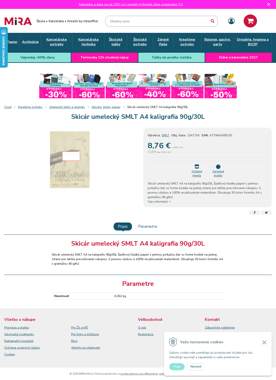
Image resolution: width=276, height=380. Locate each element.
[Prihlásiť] (231, 21)
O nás (142, 328)
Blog (74, 341)
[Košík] (250, 20)
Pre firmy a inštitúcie (85, 334)
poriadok (27, 341)
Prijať (176, 366)
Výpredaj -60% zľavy (37, 57)
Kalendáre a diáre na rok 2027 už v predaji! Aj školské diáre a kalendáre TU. (131, 4)
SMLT (165, 135)
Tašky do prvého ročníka (171, 57)
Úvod (7, 107)
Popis (123, 226)
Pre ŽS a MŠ (79, 328)
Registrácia (145, 334)
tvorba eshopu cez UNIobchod (139, 373)
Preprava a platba (16, 328)
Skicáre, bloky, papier (106, 107)
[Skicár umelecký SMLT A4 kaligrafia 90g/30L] (71, 160)
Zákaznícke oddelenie (220, 328)
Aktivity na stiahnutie (85, 348)
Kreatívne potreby (30, 107)
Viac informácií (158, 202)
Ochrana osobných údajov (22, 348)
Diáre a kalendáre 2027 (238, 57)
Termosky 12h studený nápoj (104, 57)
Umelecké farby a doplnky (67, 107)
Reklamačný (13, 341)
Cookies (9, 354)
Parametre (147, 226)
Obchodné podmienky (19, 334)
